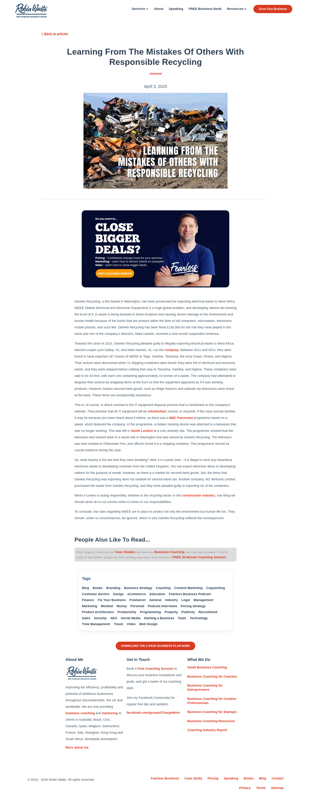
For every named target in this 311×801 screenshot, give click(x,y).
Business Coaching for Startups (212, 712)
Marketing (89, 606)
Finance (88, 600)
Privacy (245, 788)
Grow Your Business (273, 8)
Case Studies (125, 552)
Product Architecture (98, 612)
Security (100, 618)
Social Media (130, 618)
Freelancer (137, 600)
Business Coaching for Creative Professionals (211, 701)
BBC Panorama (181, 418)
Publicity (188, 612)
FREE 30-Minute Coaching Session (199, 557)
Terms (261, 788)
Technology (199, 618)
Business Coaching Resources (211, 721)
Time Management (96, 624)
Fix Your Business (112, 600)
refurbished (157, 411)
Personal (137, 606)
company (171, 350)
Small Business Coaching (207, 667)
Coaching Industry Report (207, 730)
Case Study (193, 778)
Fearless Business (165, 778)
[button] (140, 9)
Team (182, 618)
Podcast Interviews (162, 606)
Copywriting (215, 588)
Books (98, 588)
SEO (113, 618)
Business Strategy (138, 588)
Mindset (107, 606)
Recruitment (208, 612)
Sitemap (277, 788)
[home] (31, 10)
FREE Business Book (205, 9)
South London (142, 431)
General (156, 73)
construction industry (198, 495)
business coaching (80, 713)
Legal (185, 600)
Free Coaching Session (155, 668)
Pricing (213, 778)
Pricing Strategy (193, 606)
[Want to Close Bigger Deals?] (155, 248)
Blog (85, 588)
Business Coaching (169, 552)
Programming (150, 612)
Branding (113, 588)
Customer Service (95, 594)
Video (131, 624)
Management (203, 600)
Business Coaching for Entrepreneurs (205, 687)
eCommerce (136, 594)
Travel (118, 624)
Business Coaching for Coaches (212, 676)
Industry (171, 600)
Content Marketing (188, 588)
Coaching (163, 588)
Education (157, 594)
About (158, 9)
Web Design (148, 624)
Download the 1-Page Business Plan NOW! (155, 645)
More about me (77, 747)
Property (171, 612)
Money (122, 606)
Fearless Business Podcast (190, 594)
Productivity (127, 612)
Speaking (176, 9)
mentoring (110, 713)
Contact (278, 778)
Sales (86, 618)
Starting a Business (159, 618)
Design (118, 594)
